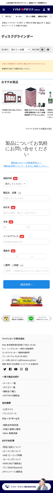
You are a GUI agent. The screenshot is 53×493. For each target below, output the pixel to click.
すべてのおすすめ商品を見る (39, 128)
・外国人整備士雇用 (11, 429)
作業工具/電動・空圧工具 (34, 22)
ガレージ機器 (30, 16)
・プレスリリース (9, 413)
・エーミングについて (11, 451)
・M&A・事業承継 (9, 433)
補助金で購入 (43, 16)
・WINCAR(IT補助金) (12, 463)
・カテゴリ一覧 (8, 387)
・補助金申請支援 (10, 425)
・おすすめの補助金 (11, 395)
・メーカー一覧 (9, 383)
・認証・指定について (11, 447)
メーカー (19, 16)
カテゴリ (8, 16)
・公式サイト (7, 409)
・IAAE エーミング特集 (12, 455)
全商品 (4, 22)
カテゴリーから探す (16, 22)
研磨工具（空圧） (21, 25)
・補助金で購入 (9, 391)
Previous (2, 16)
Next (50, 16)
